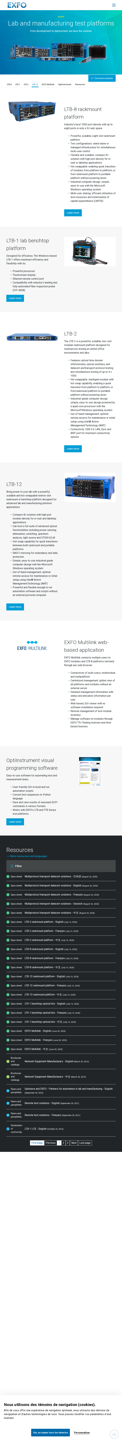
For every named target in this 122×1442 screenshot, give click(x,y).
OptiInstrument (64, 84)
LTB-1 (17, 84)
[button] (52, 866)
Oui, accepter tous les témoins (50, 1432)
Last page (85, 1142)
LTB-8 (9, 84)
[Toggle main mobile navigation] (114, 5)
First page (37, 1142)
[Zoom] (32, 112)
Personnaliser (82, 1432)
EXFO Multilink (48, 84)
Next (74, 1142)
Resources (80, 84)
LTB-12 (35, 84)
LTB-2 (26, 84)
